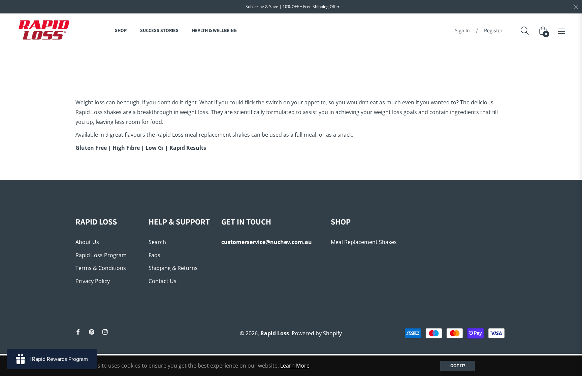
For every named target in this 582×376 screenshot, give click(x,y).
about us (87, 242)
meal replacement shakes (364, 242)
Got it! (457, 366)
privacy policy (92, 281)
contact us (162, 281)
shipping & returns (173, 268)
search (157, 242)
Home (257, 59)
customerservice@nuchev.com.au (266, 242)
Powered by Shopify (317, 333)
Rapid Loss (274, 333)
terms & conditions (100, 268)
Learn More (295, 365)
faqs (154, 255)
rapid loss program (101, 255)
